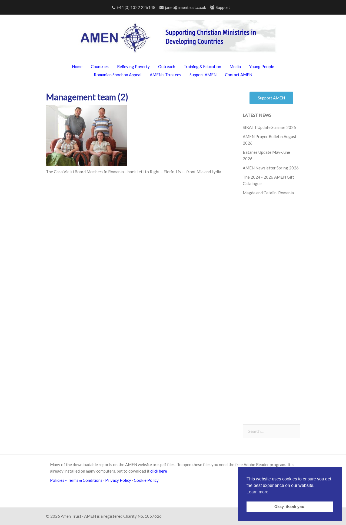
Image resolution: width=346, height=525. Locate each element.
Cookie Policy (147, 480)
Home (77, 66)
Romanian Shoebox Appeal (117, 74)
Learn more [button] (257, 492)
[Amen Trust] (173, 38)
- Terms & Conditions (83, 480)
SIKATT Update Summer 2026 (269, 127)
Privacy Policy (118, 480)
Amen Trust (71, 516)
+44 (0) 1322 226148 (136, 7)
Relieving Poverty (133, 66)
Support (223, 7)
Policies (57, 480)
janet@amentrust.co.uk (185, 7)
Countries (100, 66)
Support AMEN (203, 74)
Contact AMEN (238, 74)
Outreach (166, 66)
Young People (261, 66)
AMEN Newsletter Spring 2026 (271, 167)
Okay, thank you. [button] (289, 506)
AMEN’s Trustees (165, 74)
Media (235, 66)
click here (158, 471)
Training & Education (202, 66)
